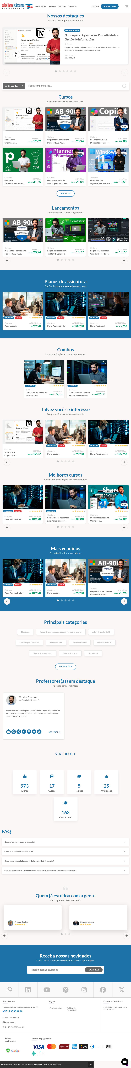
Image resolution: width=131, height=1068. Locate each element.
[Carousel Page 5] (71, 71)
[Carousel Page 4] (67, 71)
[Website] (13, 731)
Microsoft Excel (80, 642)
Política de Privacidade (72, 1009)
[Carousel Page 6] (75, 71)
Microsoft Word (104, 642)
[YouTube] (34, 731)
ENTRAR (95, 6)
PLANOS (62, 6)
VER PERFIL (54, 732)
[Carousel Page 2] (60, 71)
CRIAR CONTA (109, 6)
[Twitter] (19, 731)
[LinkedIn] (8, 731)
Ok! (90, 1064)
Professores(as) (56, 1008)
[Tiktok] (39, 731)
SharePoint (93, 653)
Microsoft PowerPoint (42, 653)
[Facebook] (24, 731)
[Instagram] (29, 731)
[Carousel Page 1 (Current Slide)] (56, 71)
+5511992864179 (12, 1017)
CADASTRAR (94, 970)
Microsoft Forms (70, 653)
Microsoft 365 (56, 642)
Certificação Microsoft (29, 642)
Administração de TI (101, 632)
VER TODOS (65, 193)
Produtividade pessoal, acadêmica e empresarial (60, 632)
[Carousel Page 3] (64, 71)
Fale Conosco (10, 1022)
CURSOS (52, 6)
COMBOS (72, 6)
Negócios (25, 632)
